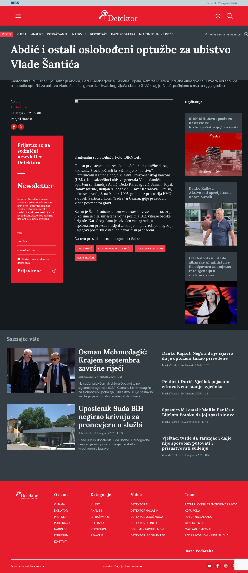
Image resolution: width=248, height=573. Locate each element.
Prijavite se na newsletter (223, 34)
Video (6, 34)
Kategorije (101, 494)
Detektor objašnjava (147, 516)
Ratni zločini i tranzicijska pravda (211, 504)
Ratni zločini (86, 257)
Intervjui (78, 34)
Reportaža (99, 529)
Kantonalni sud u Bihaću (114, 248)
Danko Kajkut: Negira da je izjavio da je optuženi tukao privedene (197, 356)
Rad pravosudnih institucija (206, 535)
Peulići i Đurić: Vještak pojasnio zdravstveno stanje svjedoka (195, 384)
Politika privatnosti (132, 566)
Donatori (61, 510)
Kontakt (60, 541)
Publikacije (62, 523)
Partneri (60, 516)
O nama (61, 494)
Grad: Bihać (84, 248)
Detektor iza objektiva (148, 535)
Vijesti (22, 34)
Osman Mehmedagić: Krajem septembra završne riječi (113, 360)
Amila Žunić (19, 107)
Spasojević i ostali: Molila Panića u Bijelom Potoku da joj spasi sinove (198, 412)
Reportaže (98, 34)
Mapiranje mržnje (198, 529)
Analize (37, 34)
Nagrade (60, 529)
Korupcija (192, 510)
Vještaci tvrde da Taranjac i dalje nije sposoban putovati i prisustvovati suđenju (196, 443)
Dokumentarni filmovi (147, 529)
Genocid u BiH (195, 523)
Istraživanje (100, 516)
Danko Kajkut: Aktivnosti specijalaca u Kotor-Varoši (210, 192)
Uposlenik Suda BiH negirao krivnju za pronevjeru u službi (110, 416)
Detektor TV (140, 504)
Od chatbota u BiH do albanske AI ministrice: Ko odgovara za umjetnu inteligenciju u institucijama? (210, 266)
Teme (190, 494)
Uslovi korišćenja (111, 566)
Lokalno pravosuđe (150, 248)
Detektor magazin (144, 510)
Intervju (97, 523)
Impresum (61, 535)
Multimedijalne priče (156, 34)
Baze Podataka (200, 550)
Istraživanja (57, 34)
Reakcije (97, 535)
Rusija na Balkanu (198, 516)
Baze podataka (123, 34)
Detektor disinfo (144, 523)
